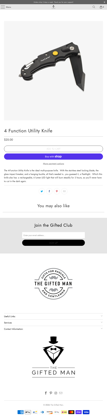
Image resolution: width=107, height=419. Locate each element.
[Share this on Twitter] (42, 191)
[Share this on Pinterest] (57, 191)
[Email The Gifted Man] (61, 393)
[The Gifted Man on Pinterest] (51, 393)
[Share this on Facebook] (49, 191)
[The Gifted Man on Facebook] (46, 393)
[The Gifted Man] (53, 7)
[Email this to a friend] (64, 191)
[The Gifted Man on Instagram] (56, 393)
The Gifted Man (56, 404)
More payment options (53, 163)
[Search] (94, 7)
